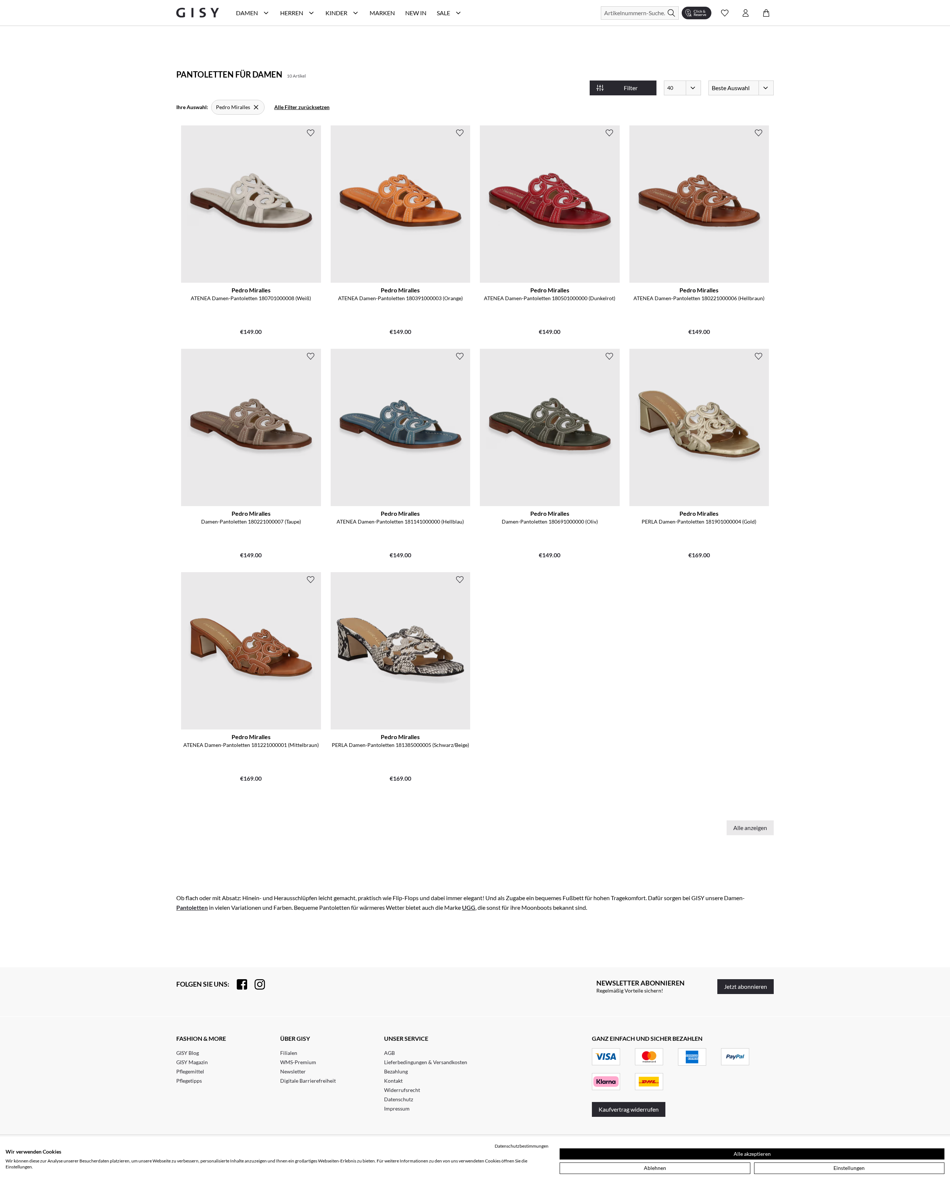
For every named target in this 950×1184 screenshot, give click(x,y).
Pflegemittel (190, 1071)
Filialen (288, 1053)
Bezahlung (396, 1071)
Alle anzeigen (750, 827)
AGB (389, 1053)
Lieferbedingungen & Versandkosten (425, 1062)
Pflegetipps (189, 1081)
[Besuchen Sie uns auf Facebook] (238, 984)
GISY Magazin (192, 1062)
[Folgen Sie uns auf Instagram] (256, 984)
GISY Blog (187, 1053)
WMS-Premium (298, 1062)
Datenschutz (398, 1099)
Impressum (397, 1108)
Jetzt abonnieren (745, 986)
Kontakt (393, 1081)
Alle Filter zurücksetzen (302, 107)
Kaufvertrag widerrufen (629, 1109)
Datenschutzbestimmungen (521, 1146)
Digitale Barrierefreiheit (308, 1081)
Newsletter (293, 1071)
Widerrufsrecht (402, 1090)
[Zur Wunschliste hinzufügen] (310, 132)
